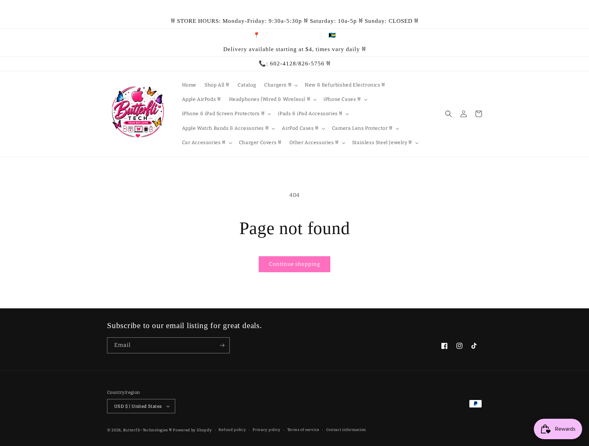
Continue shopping (294, 264)
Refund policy (232, 430)
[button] (280, 85)
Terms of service (303, 430)
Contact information (346, 430)
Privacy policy (267, 430)
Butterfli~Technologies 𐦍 (147, 430)
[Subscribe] (221, 345)
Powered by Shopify (192, 430)
